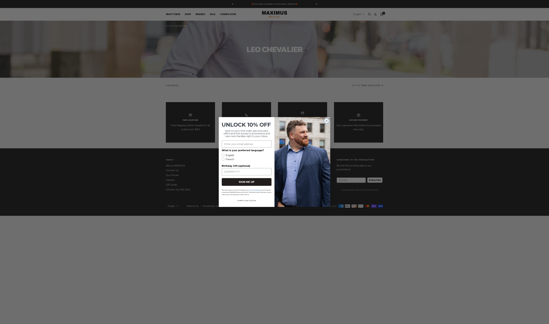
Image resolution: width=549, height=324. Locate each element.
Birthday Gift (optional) (236, 166)
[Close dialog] (326, 120)
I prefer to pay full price (246, 200)
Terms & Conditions (255, 190)
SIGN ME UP (246, 182)
